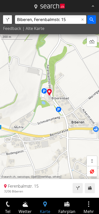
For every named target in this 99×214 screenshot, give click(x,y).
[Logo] (52, 6)
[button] (49, 92)
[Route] (78, 188)
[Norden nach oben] (92, 53)
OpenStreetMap (41, 177)
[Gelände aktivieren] (92, 41)
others (57, 177)
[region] (49, 105)
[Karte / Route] (35, 6)
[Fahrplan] (90, 188)
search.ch (10, 177)
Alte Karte (35, 28)
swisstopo (23, 177)
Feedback (12, 28)
